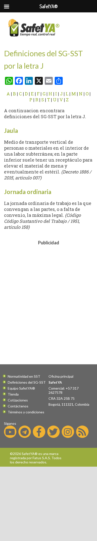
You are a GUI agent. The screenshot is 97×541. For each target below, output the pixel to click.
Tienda (13, 394)
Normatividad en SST (24, 376)
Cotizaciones (18, 400)
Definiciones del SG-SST (27, 382)
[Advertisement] (48, 296)
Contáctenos (18, 406)
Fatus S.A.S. (42, 458)
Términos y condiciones (26, 412)
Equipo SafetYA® (21, 388)
